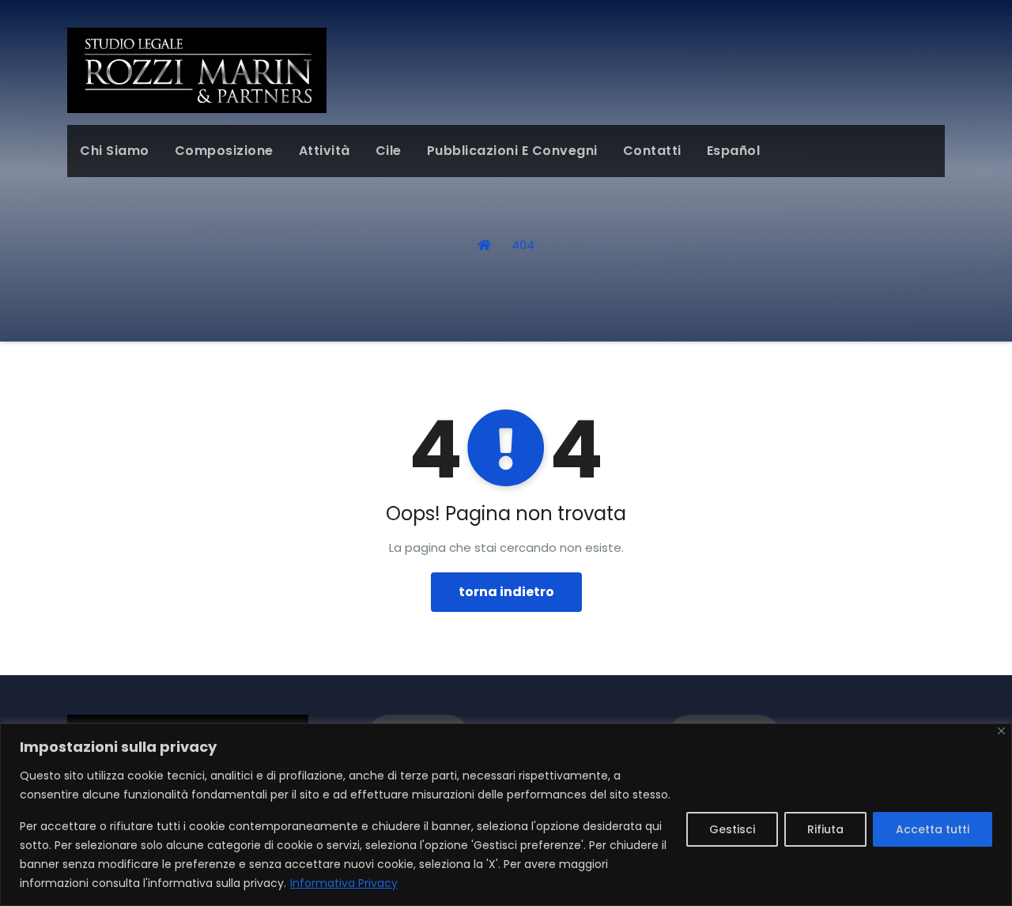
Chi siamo (114, 151)
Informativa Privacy (344, 883)
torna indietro (506, 592)
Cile (389, 151)
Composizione (224, 151)
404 (523, 244)
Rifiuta (825, 829)
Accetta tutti (932, 829)
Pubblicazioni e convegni (512, 151)
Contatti (652, 151)
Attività (324, 151)
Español (734, 151)
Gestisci (732, 829)
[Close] (1001, 730)
